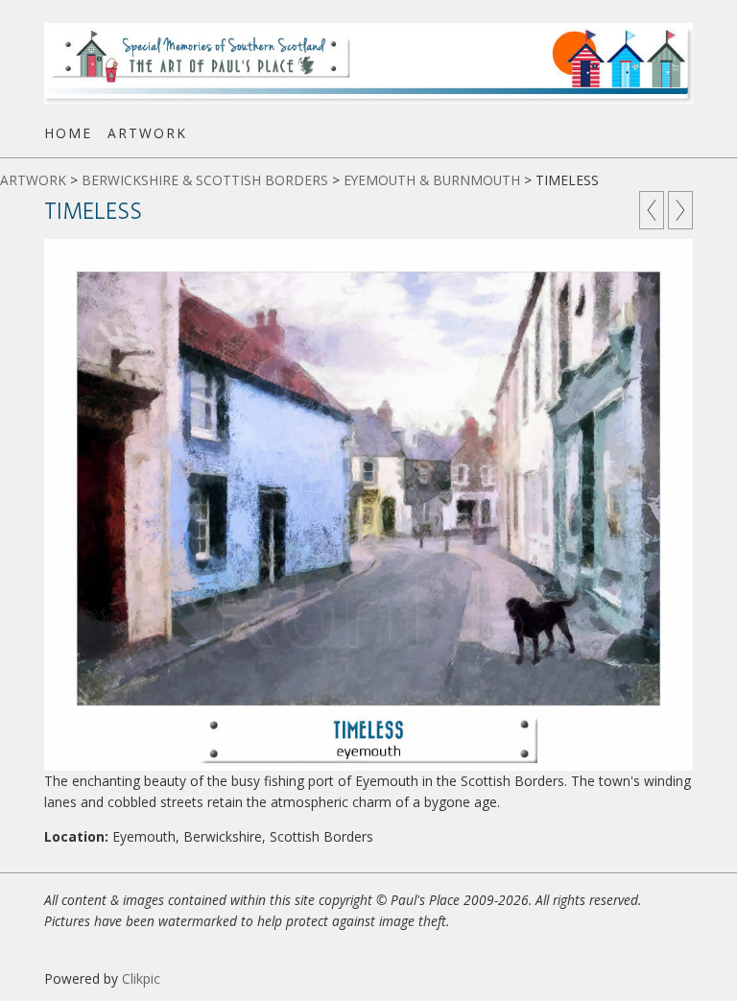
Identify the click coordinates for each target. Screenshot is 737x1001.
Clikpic (141, 978)
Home (68, 133)
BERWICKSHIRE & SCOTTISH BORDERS (205, 180)
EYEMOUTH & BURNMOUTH (432, 180)
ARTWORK (147, 133)
